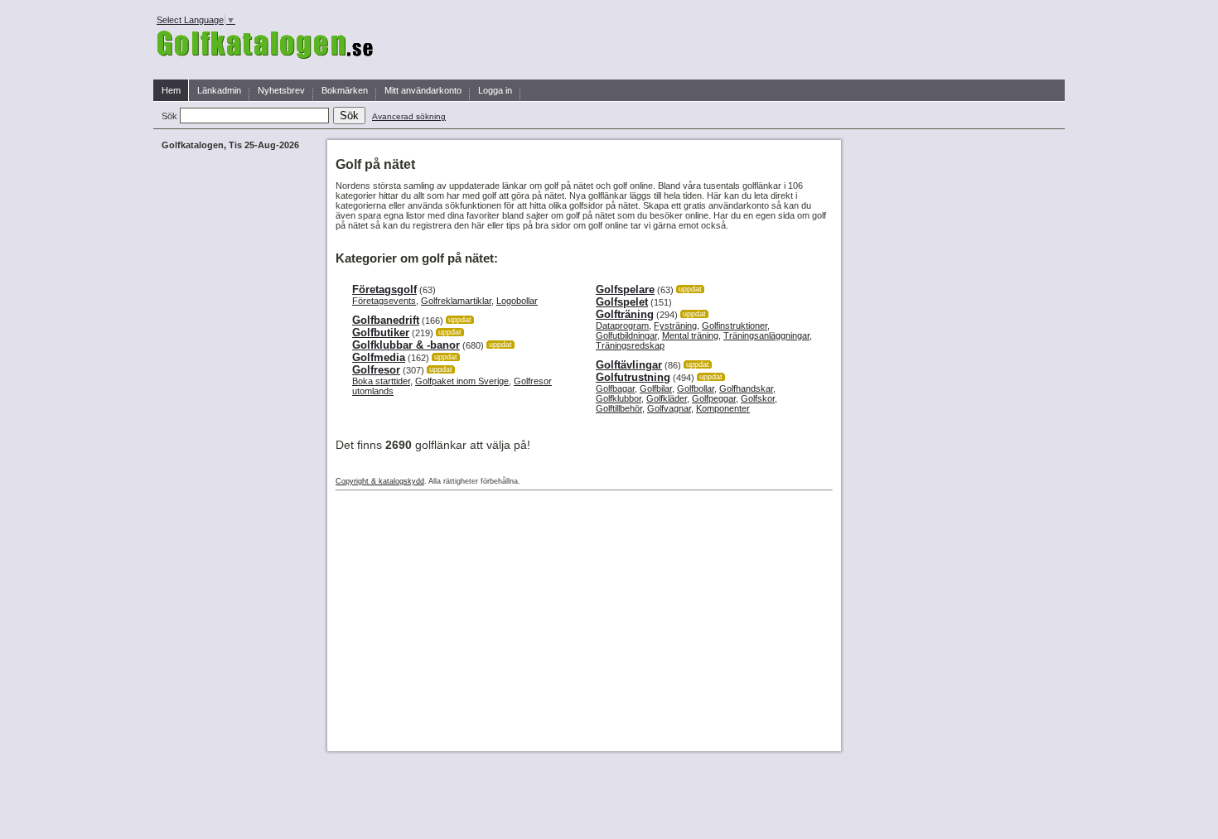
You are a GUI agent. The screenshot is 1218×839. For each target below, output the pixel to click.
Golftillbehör (619, 408)
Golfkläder (666, 398)
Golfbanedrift (385, 320)
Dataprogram (622, 325)
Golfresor (376, 370)
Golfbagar (615, 388)
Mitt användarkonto (423, 90)
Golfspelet (622, 302)
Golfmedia (378, 357)
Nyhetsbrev (281, 90)
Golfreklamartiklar (456, 301)
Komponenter (723, 408)
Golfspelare (625, 289)
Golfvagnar (669, 408)
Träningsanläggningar (766, 335)
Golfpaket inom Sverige (462, 381)
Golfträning (625, 314)
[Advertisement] (709, 39)
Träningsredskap (630, 345)
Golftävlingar (629, 365)
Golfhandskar (746, 388)
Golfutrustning (633, 377)
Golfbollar (695, 388)
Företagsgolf (384, 289)
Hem (171, 90)
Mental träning (690, 335)
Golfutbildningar (626, 335)
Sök (171, 116)
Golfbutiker (380, 332)
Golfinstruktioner (734, 325)
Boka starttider (381, 381)
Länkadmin (219, 90)
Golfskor (758, 398)
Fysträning (675, 325)
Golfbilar (656, 388)
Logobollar (517, 301)
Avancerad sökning (409, 116)
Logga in (495, 90)
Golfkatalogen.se (265, 45)
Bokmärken (344, 90)
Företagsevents (384, 301)
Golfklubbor (618, 398)
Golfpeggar (714, 398)
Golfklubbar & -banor (406, 345)
